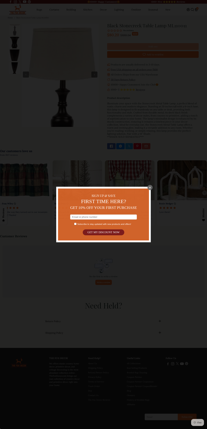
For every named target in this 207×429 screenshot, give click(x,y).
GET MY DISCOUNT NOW (103, 232)
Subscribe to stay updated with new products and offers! (104, 224)
